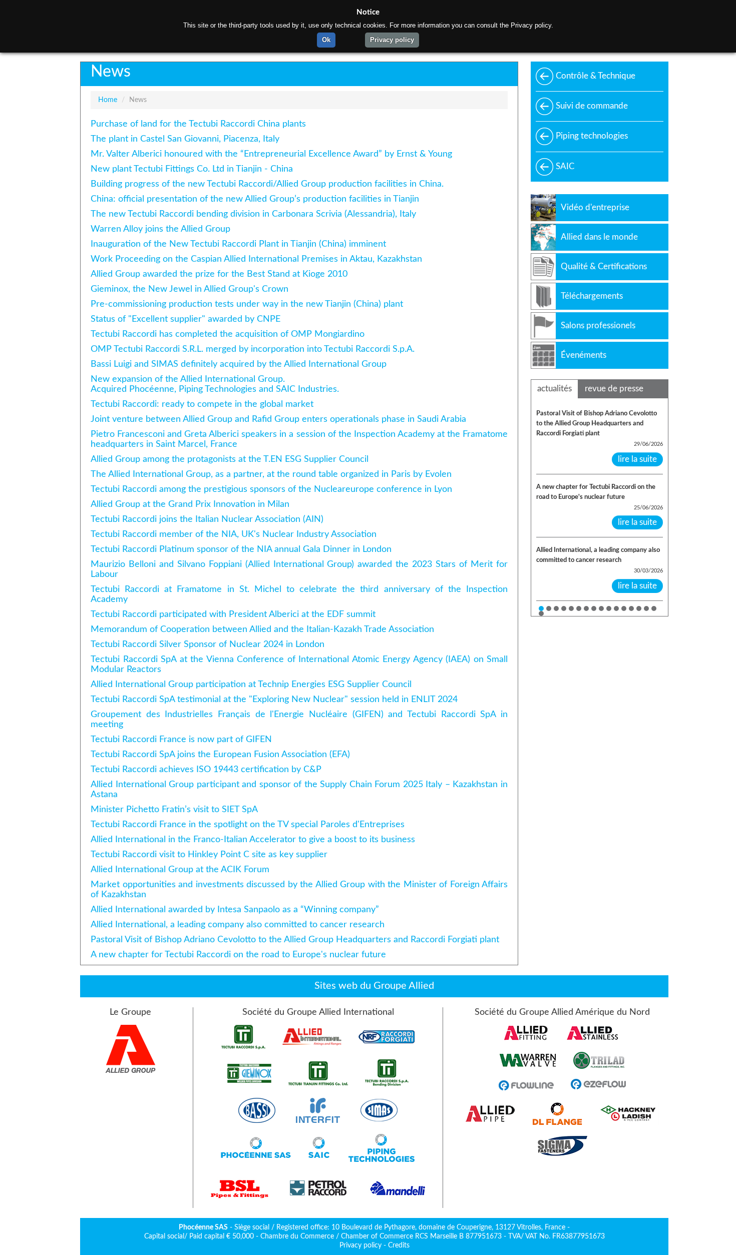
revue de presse (614, 388)
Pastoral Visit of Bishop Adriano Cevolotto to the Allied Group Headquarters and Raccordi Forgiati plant (295, 939)
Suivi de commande (592, 106)
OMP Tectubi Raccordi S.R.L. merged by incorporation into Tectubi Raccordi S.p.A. (253, 349)
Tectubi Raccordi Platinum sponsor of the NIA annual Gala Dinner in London (241, 549)
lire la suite (637, 459)
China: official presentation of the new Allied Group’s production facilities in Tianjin (255, 199)
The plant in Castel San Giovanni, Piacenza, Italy (185, 139)
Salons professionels (598, 325)
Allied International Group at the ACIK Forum (180, 869)
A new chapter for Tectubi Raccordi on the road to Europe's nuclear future (238, 954)
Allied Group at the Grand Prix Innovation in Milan (190, 504)
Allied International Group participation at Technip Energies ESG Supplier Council (251, 684)
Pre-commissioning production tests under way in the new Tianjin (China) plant (247, 304)
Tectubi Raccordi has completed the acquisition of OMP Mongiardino (227, 334)
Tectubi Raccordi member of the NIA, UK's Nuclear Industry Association (234, 534)
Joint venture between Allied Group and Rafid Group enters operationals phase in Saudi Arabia (278, 419)
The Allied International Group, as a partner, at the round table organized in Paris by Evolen (271, 474)
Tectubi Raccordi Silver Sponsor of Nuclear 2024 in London (207, 644)
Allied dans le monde (599, 237)
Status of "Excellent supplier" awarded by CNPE (185, 319)
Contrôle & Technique (595, 76)
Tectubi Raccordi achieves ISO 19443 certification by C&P (206, 769)
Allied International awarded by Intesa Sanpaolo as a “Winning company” (235, 909)
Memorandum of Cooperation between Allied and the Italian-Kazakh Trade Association (262, 629)
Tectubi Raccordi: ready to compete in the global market (202, 404)
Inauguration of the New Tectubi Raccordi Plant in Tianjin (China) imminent (238, 244)
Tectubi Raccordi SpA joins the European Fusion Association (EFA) (220, 754)
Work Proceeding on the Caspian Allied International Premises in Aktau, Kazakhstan (256, 259)
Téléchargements (592, 296)
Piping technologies (592, 136)
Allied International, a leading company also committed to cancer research (238, 924)
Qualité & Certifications (604, 266)
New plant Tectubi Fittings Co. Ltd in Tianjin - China (192, 169)
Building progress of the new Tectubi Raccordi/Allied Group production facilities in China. (267, 184)
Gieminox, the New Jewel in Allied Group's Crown (189, 289)
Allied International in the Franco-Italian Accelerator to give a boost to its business (253, 839)
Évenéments (583, 355)
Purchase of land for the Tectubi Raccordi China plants (198, 124)
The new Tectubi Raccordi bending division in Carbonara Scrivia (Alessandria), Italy (253, 214)
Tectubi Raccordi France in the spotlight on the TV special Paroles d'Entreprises (248, 824)
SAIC (565, 166)
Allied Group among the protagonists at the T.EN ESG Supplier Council (230, 459)
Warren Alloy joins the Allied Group (160, 229)
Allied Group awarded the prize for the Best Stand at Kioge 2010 (219, 274)
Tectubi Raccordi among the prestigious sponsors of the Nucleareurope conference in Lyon (271, 489)
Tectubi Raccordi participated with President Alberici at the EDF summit (233, 614)
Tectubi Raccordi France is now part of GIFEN (181, 739)
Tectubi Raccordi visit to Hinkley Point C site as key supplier (209, 854)
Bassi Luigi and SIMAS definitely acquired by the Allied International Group (239, 364)
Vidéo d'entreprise (595, 207)
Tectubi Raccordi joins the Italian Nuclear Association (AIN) (207, 519)
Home (107, 100)
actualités (554, 388)
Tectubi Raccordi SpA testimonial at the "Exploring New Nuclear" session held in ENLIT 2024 (274, 699)
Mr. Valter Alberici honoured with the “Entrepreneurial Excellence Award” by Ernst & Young (271, 154)
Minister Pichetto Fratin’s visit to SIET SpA (174, 809)
